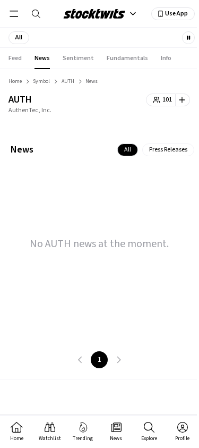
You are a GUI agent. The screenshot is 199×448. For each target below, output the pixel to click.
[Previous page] (80, 359)
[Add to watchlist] (183, 100)
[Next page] (118, 359)
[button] (18, 37)
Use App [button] (176, 13)
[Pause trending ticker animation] (188, 37)
